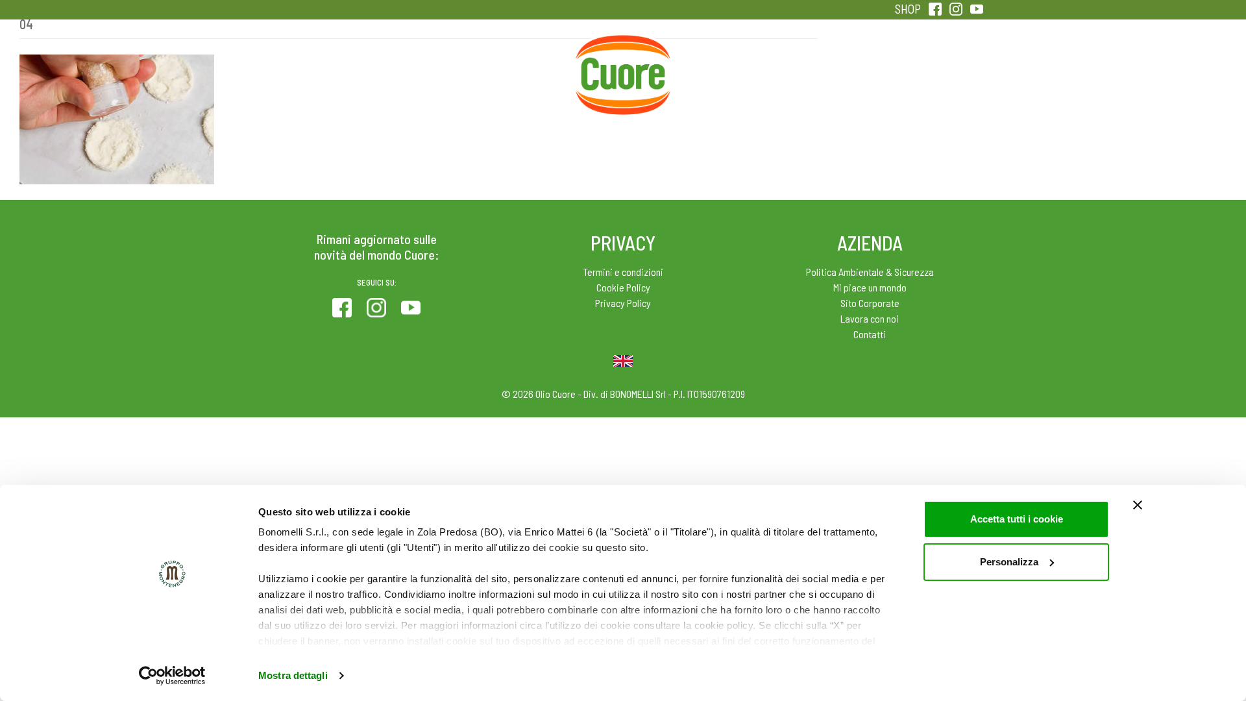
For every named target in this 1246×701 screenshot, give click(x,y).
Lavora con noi (869, 318)
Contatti (869, 334)
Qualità (829, 65)
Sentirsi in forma (932, 65)
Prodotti (314, 65)
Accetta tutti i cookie (1016, 518)
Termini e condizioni (623, 271)
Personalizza (1009, 561)
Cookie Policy (623, 287)
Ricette (520, 65)
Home (623, 50)
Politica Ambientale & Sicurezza (870, 271)
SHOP (908, 8)
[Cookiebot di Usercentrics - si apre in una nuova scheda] (172, 675)
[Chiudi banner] (1137, 505)
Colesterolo (417, 65)
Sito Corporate (869, 303)
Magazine (726, 65)
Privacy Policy (623, 303)
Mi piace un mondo (870, 287)
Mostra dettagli (293, 675)
